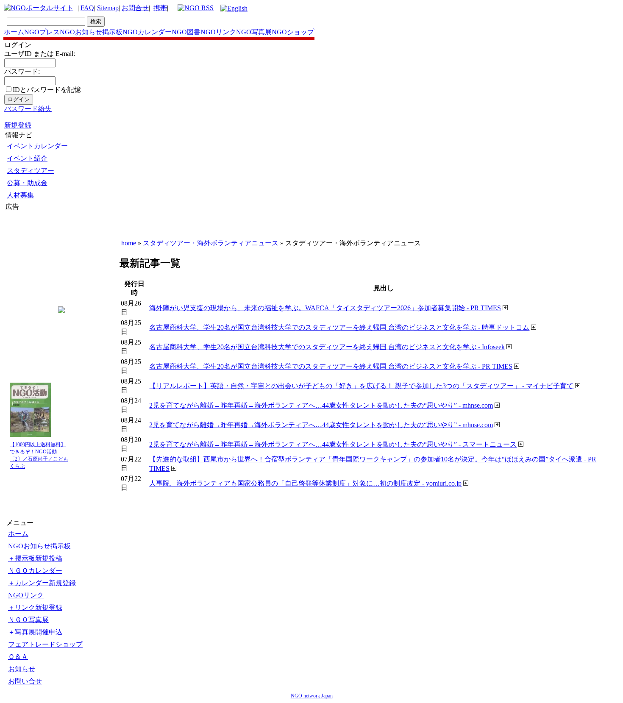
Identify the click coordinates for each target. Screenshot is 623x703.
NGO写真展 (254, 32)
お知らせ (21, 668)
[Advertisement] (31, 262)
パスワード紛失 (28, 108)
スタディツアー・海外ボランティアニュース (210, 243)
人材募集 (20, 195)
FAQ (87, 7)
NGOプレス (42, 32)
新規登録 (17, 125)
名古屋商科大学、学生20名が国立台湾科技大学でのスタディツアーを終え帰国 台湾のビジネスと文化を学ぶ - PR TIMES (330, 366)
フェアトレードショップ (45, 644)
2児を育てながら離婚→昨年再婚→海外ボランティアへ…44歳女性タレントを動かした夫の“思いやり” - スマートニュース (333, 444)
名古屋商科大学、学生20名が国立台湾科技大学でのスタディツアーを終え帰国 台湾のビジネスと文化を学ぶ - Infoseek (327, 346)
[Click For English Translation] (234, 8)
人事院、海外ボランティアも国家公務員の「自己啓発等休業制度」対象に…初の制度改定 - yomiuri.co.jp (305, 483)
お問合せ (135, 7)
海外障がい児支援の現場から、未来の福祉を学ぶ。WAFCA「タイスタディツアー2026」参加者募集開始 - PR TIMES (325, 307)
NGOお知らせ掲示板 (91, 32)
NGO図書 (186, 32)
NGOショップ (293, 32)
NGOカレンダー (147, 32)
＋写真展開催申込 (35, 632)
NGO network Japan (312, 696)
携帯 (160, 7)
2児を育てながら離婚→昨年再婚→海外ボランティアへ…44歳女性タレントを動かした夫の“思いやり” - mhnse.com (321, 405)
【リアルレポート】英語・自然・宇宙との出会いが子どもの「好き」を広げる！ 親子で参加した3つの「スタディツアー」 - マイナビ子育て (361, 385)
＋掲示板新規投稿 (35, 558)
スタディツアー (30, 170)
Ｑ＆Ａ (18, 656)
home (128, 243)
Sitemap (108, 7)
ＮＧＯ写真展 (28, 619)
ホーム (14, 32)
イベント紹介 (27, 158)
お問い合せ (25, 681)
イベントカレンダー (37, 146)
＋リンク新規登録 (35, 607)
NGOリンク (218, 32)
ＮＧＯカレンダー (35, 570)
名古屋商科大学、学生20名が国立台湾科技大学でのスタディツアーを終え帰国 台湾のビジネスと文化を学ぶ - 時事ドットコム (339, 327)
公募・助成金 (27, 182)
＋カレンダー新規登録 (42, 582)
